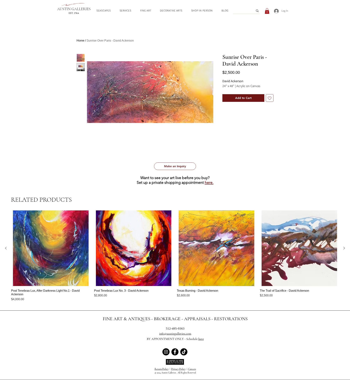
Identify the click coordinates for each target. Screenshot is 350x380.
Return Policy (162, 369)
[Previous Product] (6, 248)
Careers (192, 369)
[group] (175, 256)
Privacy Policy (178, 369)
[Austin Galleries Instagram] (166, 351)
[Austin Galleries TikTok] (183, 351)
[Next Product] (344, 248)
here (201, 339)
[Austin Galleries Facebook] (174, 351)
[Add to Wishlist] (269, 98)
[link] (267, 11)
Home (80, 40)
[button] (175, 166)
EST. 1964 (74, 13)
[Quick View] (50, 248)
